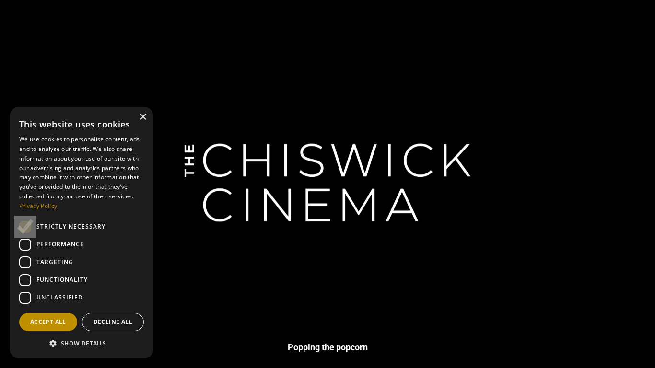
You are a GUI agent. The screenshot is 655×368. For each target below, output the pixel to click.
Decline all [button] (113, 322)
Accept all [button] (48, 322)
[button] (81, 343)
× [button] (142, 117)
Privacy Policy (38, 206)
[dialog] (81, 232)
